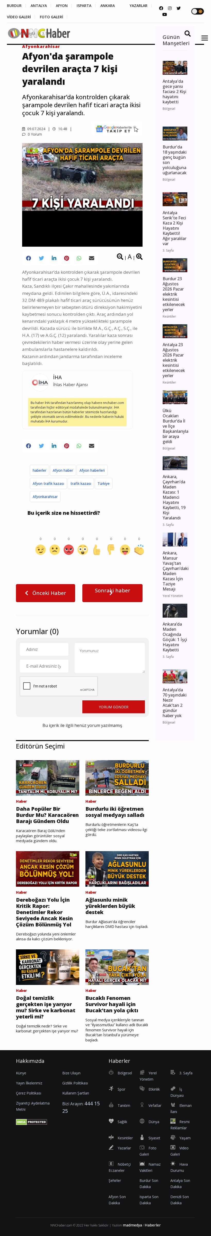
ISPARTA (84, 5)
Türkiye (104, 483)
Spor (121, 1089)
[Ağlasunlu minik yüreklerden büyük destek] (117, 868)
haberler (39, 470)
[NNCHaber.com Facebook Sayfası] (161, 8)
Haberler (153, 1225)
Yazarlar (124, 1148)
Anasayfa (27, 33)
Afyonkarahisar (45, 496)
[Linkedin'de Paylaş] (54, 258)
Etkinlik (154, 1089)
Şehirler (115, 1180)
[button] (202, 41)
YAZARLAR (138, 5)
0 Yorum (34, 134)
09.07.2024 (35, 128)
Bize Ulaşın (71, 1073)
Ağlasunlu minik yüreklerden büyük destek (110, 906)
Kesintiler (125, 1137)
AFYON (62, 5)
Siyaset (154, 1137)
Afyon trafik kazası (48, 483)
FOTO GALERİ (51, 17)
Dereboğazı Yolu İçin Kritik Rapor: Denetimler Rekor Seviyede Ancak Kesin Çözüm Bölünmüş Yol (44, 912)
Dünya (153, 1121)
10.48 (62, 128)
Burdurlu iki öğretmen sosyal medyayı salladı (114, 812)
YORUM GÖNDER (113, 706)
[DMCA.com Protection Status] (31, 1122)
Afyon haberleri (92, 470)
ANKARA (107, 5)
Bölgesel (125, 1073)
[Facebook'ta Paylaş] (28, 258)
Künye (21, 1073)
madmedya (132, 1225)
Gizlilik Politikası (75, 1083)
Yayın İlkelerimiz (29, 1083)
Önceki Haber (48, 593)
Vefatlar (154, 1105)
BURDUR (14, 5)
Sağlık (122, 1121)
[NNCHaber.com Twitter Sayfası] (179, 8)
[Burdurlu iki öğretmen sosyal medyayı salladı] (117, 777)
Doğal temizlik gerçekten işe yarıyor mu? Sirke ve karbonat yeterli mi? (45, 1007)
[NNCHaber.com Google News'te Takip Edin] (117, 128)
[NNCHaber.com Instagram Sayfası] (170, 8)
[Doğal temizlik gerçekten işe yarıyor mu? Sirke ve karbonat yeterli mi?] (47, 966)
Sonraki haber (112, 590)
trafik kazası (81, 483)
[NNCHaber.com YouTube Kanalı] (164, 14)
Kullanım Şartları (75, 1093)
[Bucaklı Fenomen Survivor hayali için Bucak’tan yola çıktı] (117, 966)
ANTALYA (39, 5)
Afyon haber (63, 470)
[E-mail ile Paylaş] (91, 258)
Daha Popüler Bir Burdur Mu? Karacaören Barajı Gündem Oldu (47, 815)
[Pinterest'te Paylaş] (66, 258)
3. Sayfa (48, 33)
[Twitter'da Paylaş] (41, 258)
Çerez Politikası (28, 1093)
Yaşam (185, 1137)
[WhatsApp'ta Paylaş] (79, 258)
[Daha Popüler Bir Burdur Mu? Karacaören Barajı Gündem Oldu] (47, 777)
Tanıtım (124, 1105)
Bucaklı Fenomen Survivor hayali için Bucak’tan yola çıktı (111, 1004)
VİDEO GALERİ (19, 17)
